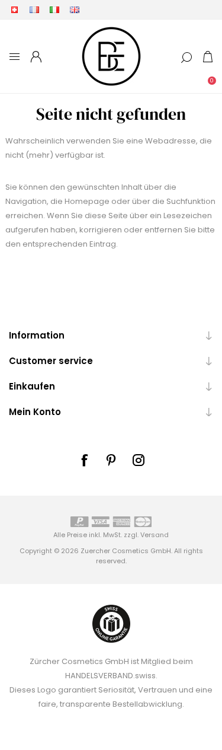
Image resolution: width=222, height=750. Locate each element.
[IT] (54, 9)
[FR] (34, 9)
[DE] (14, 9)
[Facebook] (84, 460)
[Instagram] (138, 460)
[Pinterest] (111, 460)
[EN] (74, 9)
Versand (154, 535)
